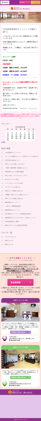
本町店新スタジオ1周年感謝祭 (14, 171)
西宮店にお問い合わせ (18, 377)
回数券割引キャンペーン (12, 202)
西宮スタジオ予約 (20, 347)
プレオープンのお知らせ (12, 187)
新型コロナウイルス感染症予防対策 (16, 225)
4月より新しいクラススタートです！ (16, 175)
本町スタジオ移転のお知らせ (14, 191)
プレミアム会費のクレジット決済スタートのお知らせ (21, 156)
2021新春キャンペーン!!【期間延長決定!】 (18, 214)
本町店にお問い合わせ (18, 332)
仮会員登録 (15, 282)
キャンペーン (33, 108)
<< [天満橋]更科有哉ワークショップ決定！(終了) (15, 114)
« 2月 (3, 142)
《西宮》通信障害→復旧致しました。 (17, 168)
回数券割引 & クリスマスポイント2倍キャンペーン (21, 217)
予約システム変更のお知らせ (14, 198)
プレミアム (36, 2)
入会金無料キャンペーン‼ (13, 152)
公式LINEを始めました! (12, 160)
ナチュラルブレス (10, 237)
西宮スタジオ (9, 244)
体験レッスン (25, 2)
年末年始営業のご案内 (12, 221)
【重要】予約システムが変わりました (17, 194)
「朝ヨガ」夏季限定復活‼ (13, 206)
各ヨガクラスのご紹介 (12, 179)
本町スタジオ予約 (20, 300)
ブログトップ (36, 114)
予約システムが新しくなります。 (15, 164)
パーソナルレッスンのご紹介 (14, 183)
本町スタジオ (9, 240)
